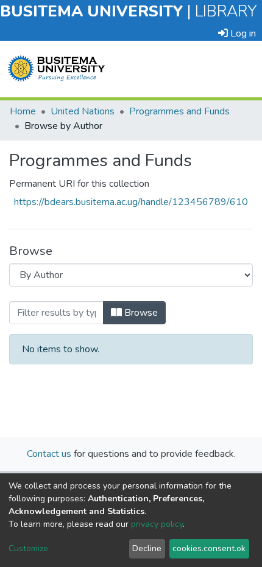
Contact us (49, 454)
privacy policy (157, 524)
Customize (28, 548)
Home (23, 111)
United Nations (83, 111)
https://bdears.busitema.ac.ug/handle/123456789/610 (131, 202)
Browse (140, 312)
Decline (146, 548)
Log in (242, 33)
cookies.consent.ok (209, 548)
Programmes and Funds (179, 111)
